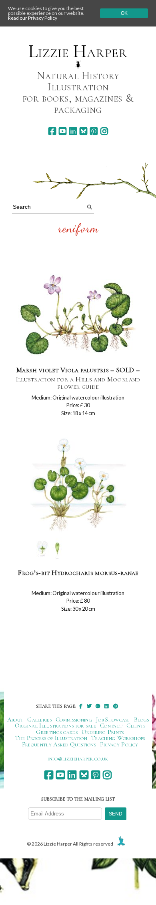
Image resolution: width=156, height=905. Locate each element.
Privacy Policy (119, 744)
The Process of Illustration (51, 738)
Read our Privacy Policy (32, 18)
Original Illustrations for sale (55, 725)
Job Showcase (113, 719)
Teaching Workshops (118, 738)
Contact (111, 725)
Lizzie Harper (77, 51)
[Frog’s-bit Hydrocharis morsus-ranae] (78, 498)
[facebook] (52, 131)
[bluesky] (83, 131)
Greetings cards (57, 732)
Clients (135, 725)
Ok (124, 13)
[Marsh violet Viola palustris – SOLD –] (78, 316)
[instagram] (104, 131)
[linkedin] (73, 131)
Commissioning (74, 719)
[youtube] (62, 131)
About (15, 719)
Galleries (39, 719)
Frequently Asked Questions (59, 744)
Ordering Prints (103, 732)
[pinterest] (94, 131)
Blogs (141, 719)
